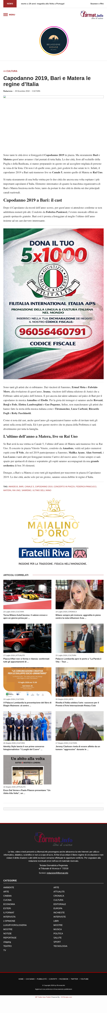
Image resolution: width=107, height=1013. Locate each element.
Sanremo (26, 490)
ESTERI (7, 908)
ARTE (71, 699)
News (10, 4)
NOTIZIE (7, 933)
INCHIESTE (59, 912)
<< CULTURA (10, 71)
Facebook (63, 979)
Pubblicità (42, 979)
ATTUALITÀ (20, 655)
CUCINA (7, 900)
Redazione (7, 91)
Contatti (53, 979)
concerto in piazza (64, 486)
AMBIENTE (8, 887)
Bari (21, 486)
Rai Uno (16, 490)
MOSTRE (58, 925)
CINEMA (7, 896)
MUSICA (58, 929)
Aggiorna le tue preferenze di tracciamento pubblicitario (53, 989)
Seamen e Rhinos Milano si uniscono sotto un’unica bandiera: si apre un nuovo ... (60, 4)
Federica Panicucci (86, 486)
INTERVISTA (9, 917)
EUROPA (58, 908)
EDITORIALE (60, 904)
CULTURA (36, 91)
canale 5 (29, 486)
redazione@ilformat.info (57, 873)
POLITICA (58, 933)
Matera (7, 490)
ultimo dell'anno (41, 490)
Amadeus (13, 486)
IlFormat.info (61, 985)
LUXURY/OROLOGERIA (15, 925)
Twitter (74, 979)
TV (4, 950)
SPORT (57, 942)
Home (21, 979)
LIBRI (56, 921)
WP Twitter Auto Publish (43, 997)
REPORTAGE (9, 937)
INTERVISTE (60, 917)
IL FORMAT (8, 912)
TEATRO (7, 946)
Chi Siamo (30, 979)
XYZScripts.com (66, 997)
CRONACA (72, 612)
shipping (7, 942)
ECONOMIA (9, 904)
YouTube (84, 979)
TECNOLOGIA (60, 946)
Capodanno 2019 (44, 486)
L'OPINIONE (9, 921)
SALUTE (58, 937)
